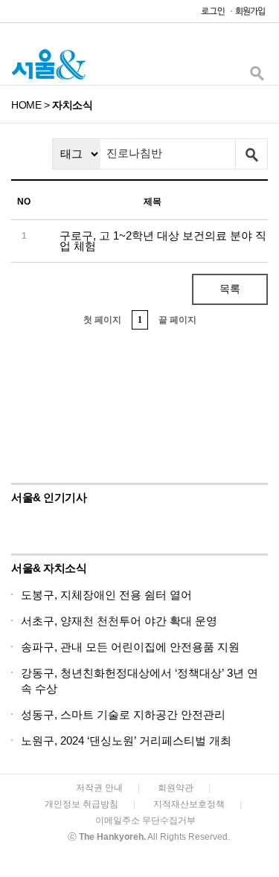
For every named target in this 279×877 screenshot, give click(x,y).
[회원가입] (249, 14)
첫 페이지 (102, 320)
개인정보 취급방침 (81, 804)
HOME (26, 105)
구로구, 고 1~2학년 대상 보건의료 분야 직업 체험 (163, 240)
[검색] (256, 77)
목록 (229, 289)
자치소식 (72, 105)
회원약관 (175, 788)
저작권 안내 (99, 788)
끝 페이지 (177, 320)
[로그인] (209, 14)
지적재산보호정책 (189, 804)
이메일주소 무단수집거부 (145, 820)
